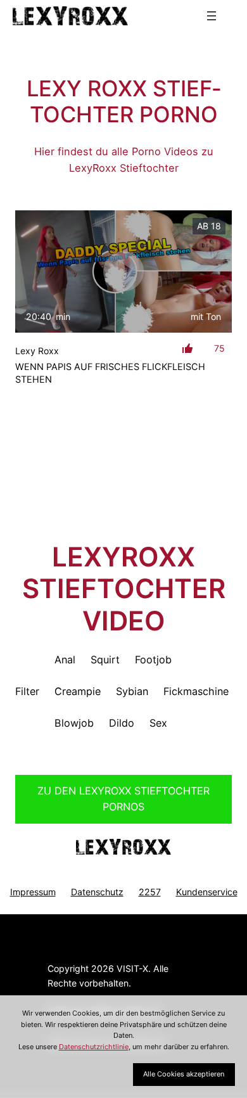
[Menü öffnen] (211, 15)
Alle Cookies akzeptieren (183, 1073)
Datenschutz (97, 891)
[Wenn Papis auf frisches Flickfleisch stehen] (123, 271)
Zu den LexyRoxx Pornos (123, 799)
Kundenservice (207, 891)
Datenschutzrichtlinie (94, 1046)
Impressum (33, 891)
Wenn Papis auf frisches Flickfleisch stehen (110, 373)
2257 (150, 891)
